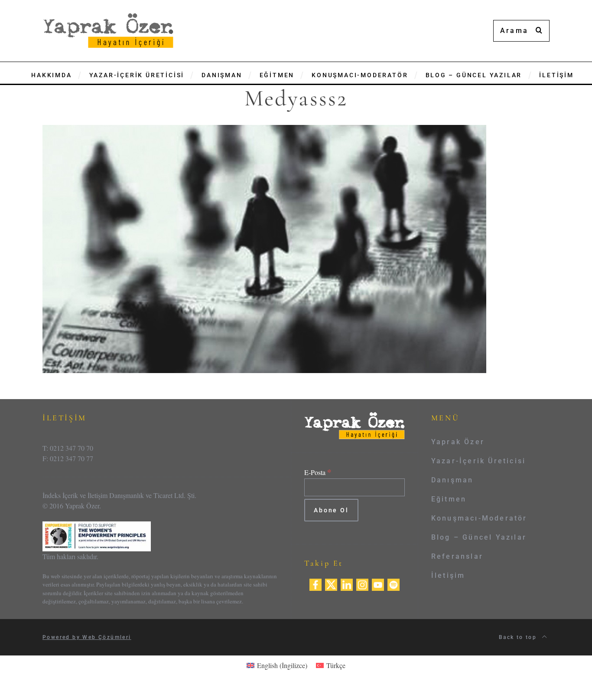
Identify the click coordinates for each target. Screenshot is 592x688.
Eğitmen (448, 499)
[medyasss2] (264, 247)
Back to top (519, 637)
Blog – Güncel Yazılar (479, 537)
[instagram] (362, 583)
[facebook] (315, 583)
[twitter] (331, 583)
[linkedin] (347, 583)
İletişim (448, 575)
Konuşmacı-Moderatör (479, 518)
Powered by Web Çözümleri (86, 637)
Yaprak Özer (458, 442)
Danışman (452, 480)
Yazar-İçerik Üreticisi (478, 461)
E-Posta (318, 472)
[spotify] (393, 583)
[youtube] (378, 583)
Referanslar (457, 556)
